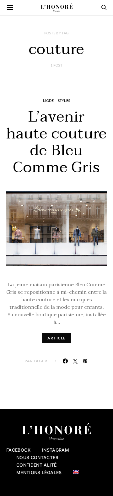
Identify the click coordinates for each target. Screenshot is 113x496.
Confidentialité (36, 465)
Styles (64, 100)
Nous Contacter (37, 457)
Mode (48, 100)
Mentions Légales (39, 472)
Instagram (55, 450)
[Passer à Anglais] (76, 472)
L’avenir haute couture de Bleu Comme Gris (56, 142)
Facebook (18, 450)
